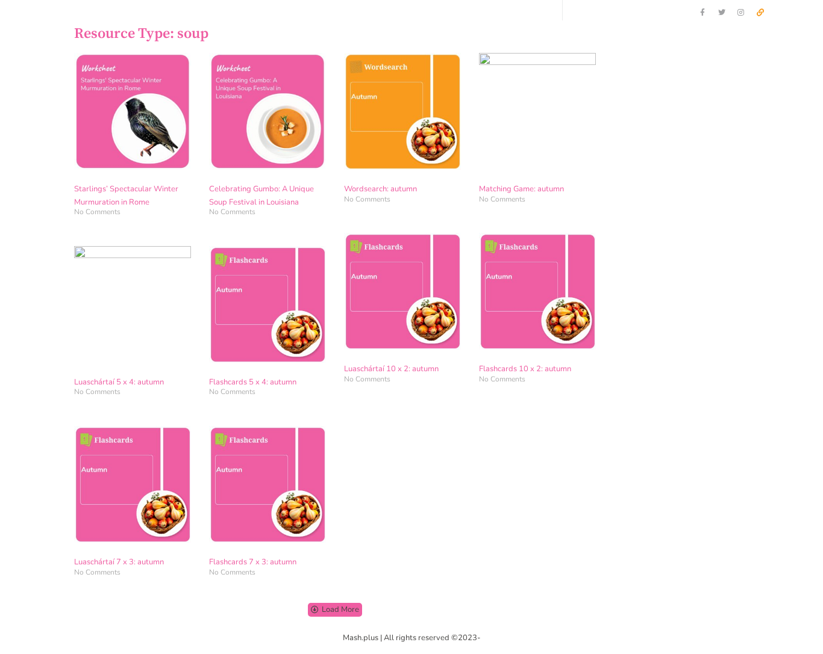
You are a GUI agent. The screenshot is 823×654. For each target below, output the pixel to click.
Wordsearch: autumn (380, 189)
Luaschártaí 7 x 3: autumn (119, 562)
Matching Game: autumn (521, 189)
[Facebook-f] (702, 12)
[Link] (760, 12)
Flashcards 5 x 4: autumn (252, 382)
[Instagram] (741, 12)
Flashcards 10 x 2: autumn (525, 368)
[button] (335, 610)
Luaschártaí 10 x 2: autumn (391, 368)
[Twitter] (721, 12)
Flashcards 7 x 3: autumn (252, 562)
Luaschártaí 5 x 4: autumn (119, 382)
